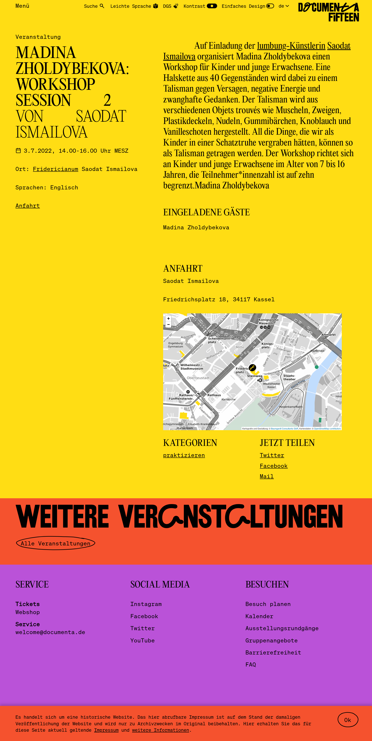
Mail (267, 476)
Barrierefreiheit (273, 652)
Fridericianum (55, 168)
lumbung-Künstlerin (291, 46)
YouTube (142, 640)
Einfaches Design (243, 6)
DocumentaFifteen (328, 12)
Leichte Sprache (130, 6)
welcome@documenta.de (50, 631)
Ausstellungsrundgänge (282, 628)
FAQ (250, 664)
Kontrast (194, 6)
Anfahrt (28, 205)
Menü (22, 5)
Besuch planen (268, 603)
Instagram (146, 603)
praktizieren (184, 454)
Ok (347, 719)
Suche (91, 6)
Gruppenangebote (271, 640)
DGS (167, 6)
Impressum (106, 730)
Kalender (259, 616)
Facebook (274, 465)
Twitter (272, 454)
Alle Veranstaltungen (55, 543)
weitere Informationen (160, 730)
